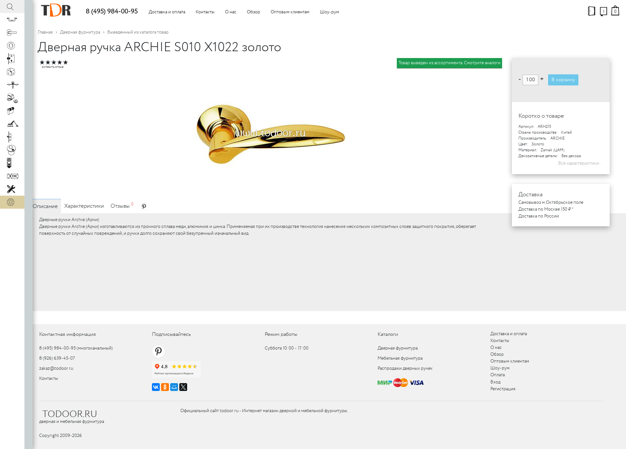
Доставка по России (538, 216)
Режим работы (281, 334)
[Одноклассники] (165, 387)
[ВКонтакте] (156, 387)
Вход (495, 382)
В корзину (563, 79)
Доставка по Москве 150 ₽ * (546, 209)
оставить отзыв (53, 67)
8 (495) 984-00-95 (112, 11)
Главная (45, 32)
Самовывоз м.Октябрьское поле (550, 202)
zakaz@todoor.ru (56, 368)
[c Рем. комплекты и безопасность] (12, 189)
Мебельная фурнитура (400, 358)
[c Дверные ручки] (12, 32)
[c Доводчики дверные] (12, 123)
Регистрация (502, 389)
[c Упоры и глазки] (12, 97)
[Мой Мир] (174, 387)
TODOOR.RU (69, 414)
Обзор (253, 12)
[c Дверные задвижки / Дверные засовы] (12, 176)
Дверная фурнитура (80, 32)
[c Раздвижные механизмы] (12, 84)
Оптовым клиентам (290, 12)
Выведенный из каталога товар (138, 32)
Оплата (497, 375)
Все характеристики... (580, 163)
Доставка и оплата (167, 12)
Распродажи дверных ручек (405, 368)
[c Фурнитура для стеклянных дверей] (12, 150)
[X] (183, 387)
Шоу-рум (329, 12)
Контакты (205, 12)
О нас (230, 12)
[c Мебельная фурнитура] (12, 19)
